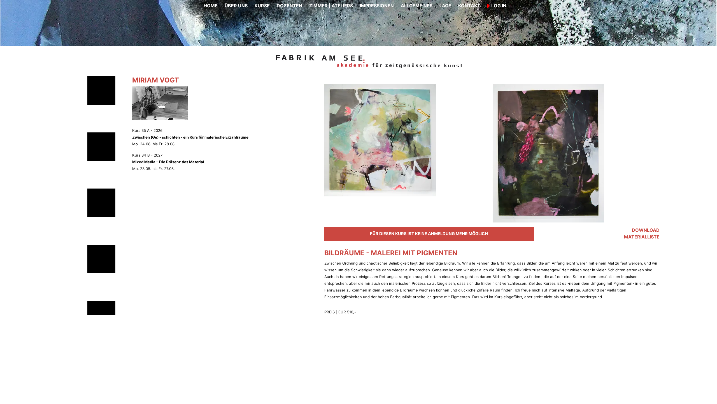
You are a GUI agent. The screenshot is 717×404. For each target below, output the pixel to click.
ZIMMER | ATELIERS (331, 5)
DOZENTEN (289, 5)
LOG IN (498, 5)
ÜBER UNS (236, 5)
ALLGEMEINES (416, 5)
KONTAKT (469, 5)
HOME (211, 5)
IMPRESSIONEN (377, 5)
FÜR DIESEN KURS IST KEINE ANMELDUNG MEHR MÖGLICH (429, 233)
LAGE (445, 5)
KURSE (262, 5)
